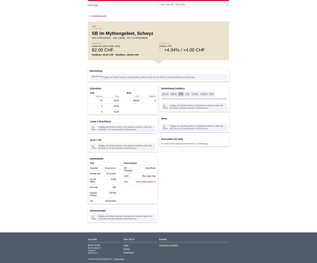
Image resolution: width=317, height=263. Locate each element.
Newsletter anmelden (168, 245)
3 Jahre (195, 94)
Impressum (119, 259)
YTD (181, 94)
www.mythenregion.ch (146, 182)
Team (126, 245)
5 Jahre (204, 94)
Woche (165, 94)
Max (211, 94)
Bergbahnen (110, 168)
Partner (127, 249)
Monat (173, 94)
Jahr (187, 94)
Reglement (128, 252)
